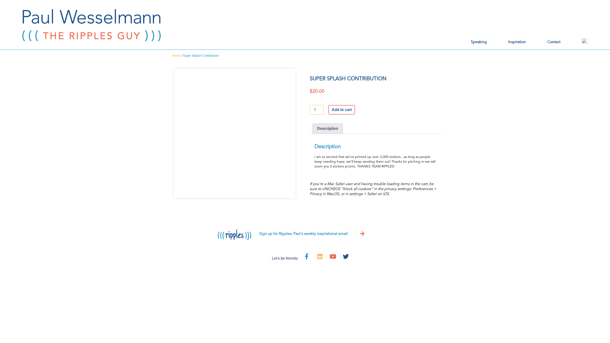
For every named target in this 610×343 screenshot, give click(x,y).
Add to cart (342, 110)
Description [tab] (327, 128)
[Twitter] (346, 256)
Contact (553, 42)
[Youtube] (333, 256)
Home (176, 55)
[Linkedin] (320, 256)
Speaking (479, 42)
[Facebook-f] (307, 256)
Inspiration (517, 42)
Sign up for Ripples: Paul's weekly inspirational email (303, 233)
